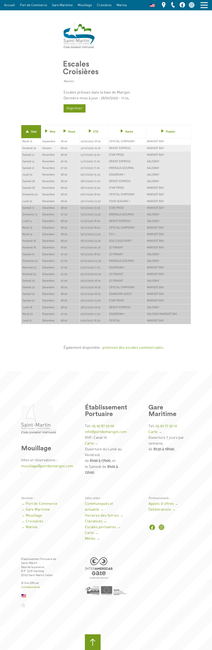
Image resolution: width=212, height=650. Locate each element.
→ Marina (29, 527)
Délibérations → (162, 509)
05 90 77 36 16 (166, 426)
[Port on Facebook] (182, 5)
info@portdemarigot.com (106, 432)
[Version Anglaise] (152, 5)
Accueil (9, 5)
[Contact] (173, 5)
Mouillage (85, 5)
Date (34, 131)
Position (170, 131)
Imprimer (74, 108)
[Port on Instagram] (191, 5)
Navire (129, 131)
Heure (71, 131)
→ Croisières (32, 521)
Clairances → (96, 521)
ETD (95, 131)
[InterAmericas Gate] (99, 569)
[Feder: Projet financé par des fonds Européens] (106, 590)
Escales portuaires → (103, 527)
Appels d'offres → (163, 504)
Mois (52, 131)
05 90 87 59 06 (103, 426)
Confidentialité (30, 587)
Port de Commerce (33, 5)
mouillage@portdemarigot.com (47, 466)
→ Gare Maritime (35, 509)
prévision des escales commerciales (132, 348)
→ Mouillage (31, 515)
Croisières (104, 5)
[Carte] (163, 5)
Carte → (92, 443)
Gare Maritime (62, 5)
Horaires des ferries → (104, 515)
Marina (122, 5)
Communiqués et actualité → (99, 506)
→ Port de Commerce (39, 504)
